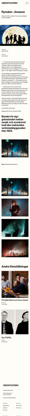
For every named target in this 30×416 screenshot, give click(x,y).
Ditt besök (19, 405)
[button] (27, 3)
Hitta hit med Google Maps (9, 397)
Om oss (18, 403)
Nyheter (5, 408)
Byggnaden (6, 405)
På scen (5, 403)
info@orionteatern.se (8, 390)
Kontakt (5, 410)
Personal (18, 408)
